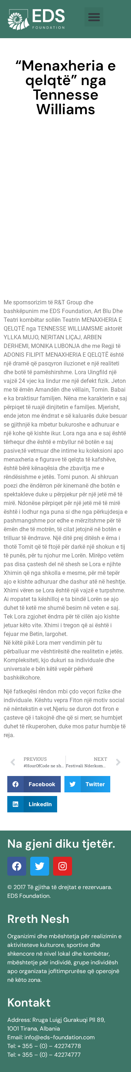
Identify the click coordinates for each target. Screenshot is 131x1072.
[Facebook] (16, 866)
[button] (94, 17)
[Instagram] (62, 866)
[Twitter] (39, 866)
